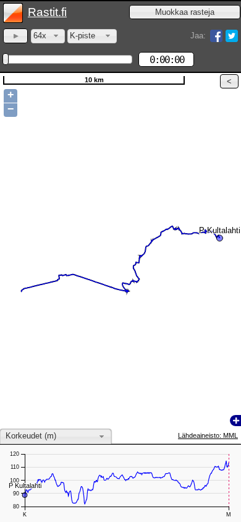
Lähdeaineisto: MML (208, 435)
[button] (184, 12)
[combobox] (48, 36)
